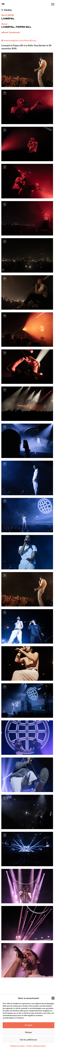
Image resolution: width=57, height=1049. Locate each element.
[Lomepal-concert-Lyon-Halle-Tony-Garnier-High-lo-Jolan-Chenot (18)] (27, 144)
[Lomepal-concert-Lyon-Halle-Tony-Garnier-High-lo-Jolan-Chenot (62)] (27, 960)
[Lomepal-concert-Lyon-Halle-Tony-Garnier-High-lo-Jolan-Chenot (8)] (27, 589)
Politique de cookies (17, 1046)
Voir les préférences (28, 1040)
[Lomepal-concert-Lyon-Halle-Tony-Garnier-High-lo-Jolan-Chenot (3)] (27, 515)
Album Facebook (10, 33)
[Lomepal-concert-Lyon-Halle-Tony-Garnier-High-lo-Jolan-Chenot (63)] (27, 441)
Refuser (28, 1032)
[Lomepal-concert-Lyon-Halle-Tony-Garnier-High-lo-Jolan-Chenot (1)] (27, 478)
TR (3, 4)
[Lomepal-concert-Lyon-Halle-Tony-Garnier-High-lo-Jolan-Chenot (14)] (27, 700)
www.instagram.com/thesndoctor (20, 40)
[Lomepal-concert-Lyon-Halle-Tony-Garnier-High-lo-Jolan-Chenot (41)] (27, 774)
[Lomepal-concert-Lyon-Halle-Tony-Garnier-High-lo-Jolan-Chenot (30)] (27, 366)
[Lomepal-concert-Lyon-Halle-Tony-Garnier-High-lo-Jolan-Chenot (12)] (27, 663)
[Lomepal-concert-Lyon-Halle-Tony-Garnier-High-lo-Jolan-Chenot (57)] (27, 886)
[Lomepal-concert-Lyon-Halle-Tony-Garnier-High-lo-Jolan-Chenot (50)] (27, 812)
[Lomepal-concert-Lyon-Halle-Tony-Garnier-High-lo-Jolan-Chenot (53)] (27, 849)
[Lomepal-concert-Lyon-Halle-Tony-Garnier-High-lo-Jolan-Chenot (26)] (27, 255)
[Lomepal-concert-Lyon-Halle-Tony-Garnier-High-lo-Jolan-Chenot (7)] (27, 552)
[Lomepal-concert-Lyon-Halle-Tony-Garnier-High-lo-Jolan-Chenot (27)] (27, 292)
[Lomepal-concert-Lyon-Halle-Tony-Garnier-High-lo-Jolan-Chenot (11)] (27, 626)
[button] (53, 998)
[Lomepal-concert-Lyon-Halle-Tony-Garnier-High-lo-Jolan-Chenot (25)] (27, 218)
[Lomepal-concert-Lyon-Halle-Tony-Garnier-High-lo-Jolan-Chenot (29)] (27, 329)
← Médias (6, 10)
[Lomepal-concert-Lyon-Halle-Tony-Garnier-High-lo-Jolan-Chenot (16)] (27, 107)
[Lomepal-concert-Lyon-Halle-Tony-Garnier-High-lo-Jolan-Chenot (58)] (27, 923)
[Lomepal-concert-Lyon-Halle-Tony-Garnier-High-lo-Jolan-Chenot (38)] (27, 737)
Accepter (28, 1025)
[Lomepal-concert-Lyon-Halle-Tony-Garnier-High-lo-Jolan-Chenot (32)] (27, 403)
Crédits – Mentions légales (36, 1046)
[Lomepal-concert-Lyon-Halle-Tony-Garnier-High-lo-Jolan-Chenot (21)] (27, 181)
